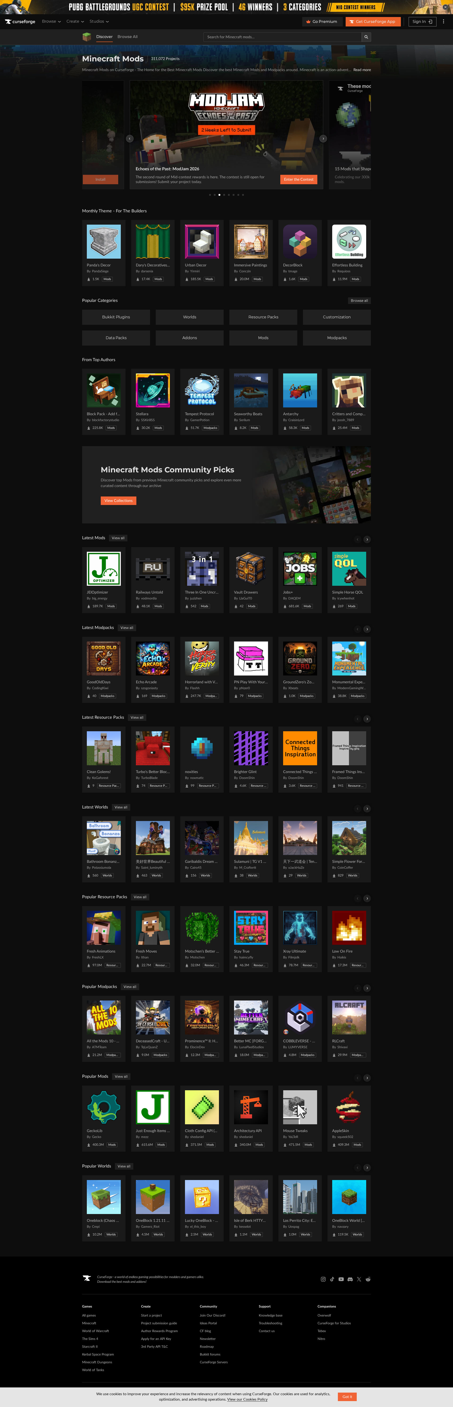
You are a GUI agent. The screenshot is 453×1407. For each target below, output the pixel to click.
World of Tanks (93, 1370)
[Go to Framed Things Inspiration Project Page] (349, 760)
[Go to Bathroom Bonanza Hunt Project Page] (104, 849)
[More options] (443, 21)
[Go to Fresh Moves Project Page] (153, 939)
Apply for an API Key (156, 1339)
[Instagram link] (323, 1279)
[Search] (366, 37)
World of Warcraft (95, 1331)
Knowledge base (270, 1315)
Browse (49, 21)
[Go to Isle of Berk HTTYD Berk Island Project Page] (251, 1208)
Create (73, 21)
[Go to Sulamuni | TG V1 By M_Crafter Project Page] (251, 849)
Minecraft (89, 1323)
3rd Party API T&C (154, 1346)
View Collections (119, 501)
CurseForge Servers (214, 1362)
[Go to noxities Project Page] (202, 760)
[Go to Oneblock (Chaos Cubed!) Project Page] (104, 1208)
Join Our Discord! (213, 1315)
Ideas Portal (208, 1323)
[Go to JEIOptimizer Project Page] (104, 580)
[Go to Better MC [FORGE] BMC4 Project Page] (251, 1029)
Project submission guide (159, 1323)
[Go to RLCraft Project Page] (349, 1029)
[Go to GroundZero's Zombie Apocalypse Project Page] (300, 670)
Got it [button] (347, 1397)
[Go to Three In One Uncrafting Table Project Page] (202, 580)
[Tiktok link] (332, 1279)
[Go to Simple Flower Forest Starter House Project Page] (349, 849)
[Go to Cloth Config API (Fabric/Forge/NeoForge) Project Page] (202, 1119)
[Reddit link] (368, 1279)
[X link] (359, 1279)
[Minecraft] (87, 37)
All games (89, 1315)
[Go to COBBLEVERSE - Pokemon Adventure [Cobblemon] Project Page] (300, 1029)
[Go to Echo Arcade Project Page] (153, 670)
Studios (97, 21)
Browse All (127, 36)
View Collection (286, 179)
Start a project (151, 1315)
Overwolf (324, 1315)
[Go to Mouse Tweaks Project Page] (300, 1119)
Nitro (321, 1339)
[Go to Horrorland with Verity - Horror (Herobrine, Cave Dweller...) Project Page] (202, 670)
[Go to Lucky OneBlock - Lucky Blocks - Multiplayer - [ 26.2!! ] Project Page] (202, 1208)
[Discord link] (350, 1279)
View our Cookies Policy (247, 1399)
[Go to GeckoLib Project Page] (104, 1119)
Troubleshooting (270, 1323)
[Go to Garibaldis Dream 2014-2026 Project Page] (202, 849)
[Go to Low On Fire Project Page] (349, 939)
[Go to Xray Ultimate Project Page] (300, 939)
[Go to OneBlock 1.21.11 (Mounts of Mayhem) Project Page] (153, 1208)
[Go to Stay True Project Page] (251, 939)
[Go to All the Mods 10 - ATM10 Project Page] (104, 1029)
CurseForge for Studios (334, 1323)
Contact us (267, 1331)
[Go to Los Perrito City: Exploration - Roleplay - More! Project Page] (300, 1208)
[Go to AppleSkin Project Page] (349, 1119)
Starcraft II (90, 1346)
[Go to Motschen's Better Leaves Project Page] (202, 939)
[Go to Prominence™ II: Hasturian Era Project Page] (202, 1029)
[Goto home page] (20, 21)
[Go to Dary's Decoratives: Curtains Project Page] (153, 253)
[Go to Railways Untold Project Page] (153, 580)
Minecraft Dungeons (97, 1362)
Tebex (322, 1331)
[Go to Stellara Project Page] (153, 402)
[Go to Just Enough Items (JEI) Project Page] (153, 1119)
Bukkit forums (210, 1354)
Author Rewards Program (159, 1331)
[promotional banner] (226, 7)
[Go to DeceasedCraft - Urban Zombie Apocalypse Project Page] (153, 1029)
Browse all (359, 301)
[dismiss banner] (445, 7)
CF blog (205, 1331)
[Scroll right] (367, 539)
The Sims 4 (90, 1339)
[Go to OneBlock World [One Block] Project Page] (349, 1208)
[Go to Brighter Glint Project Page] (251, 760)
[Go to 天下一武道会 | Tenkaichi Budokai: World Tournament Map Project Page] (300, 849)
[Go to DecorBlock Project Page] (300, 253)
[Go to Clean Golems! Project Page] (104, 760)
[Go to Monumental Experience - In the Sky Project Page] (349, 670)
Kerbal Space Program (98, 1354)
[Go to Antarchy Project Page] (300, 402)
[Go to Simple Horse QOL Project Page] (349, 580)
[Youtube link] (341, 1279)
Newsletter (208, 1339)
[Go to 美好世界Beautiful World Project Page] (153, 849)
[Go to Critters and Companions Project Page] (349, 402)
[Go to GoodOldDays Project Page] (104, 670)
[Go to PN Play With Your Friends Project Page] (251, 670)
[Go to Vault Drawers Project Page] (251, 580)
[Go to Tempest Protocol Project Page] (202, 402)
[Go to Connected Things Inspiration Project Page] (300, 760)
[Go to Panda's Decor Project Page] (104, 253)
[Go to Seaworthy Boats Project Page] (251, 402)
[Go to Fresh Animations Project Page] (104, 939)
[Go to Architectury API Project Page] (251, 1119)
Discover (104, 36)
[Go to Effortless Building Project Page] (349, 253)
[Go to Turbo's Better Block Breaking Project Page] (153, 760)
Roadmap (207, 1346)
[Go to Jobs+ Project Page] (300, 580)
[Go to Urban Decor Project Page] (202, 253)
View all (118, 538)
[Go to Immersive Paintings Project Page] (251, 253)
